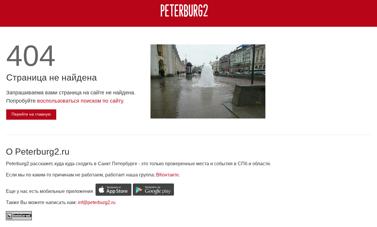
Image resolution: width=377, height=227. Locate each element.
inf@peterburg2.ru (96, 202)
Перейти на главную (31, 114)
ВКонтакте (167, 174)
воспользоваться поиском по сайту (80, 101)
